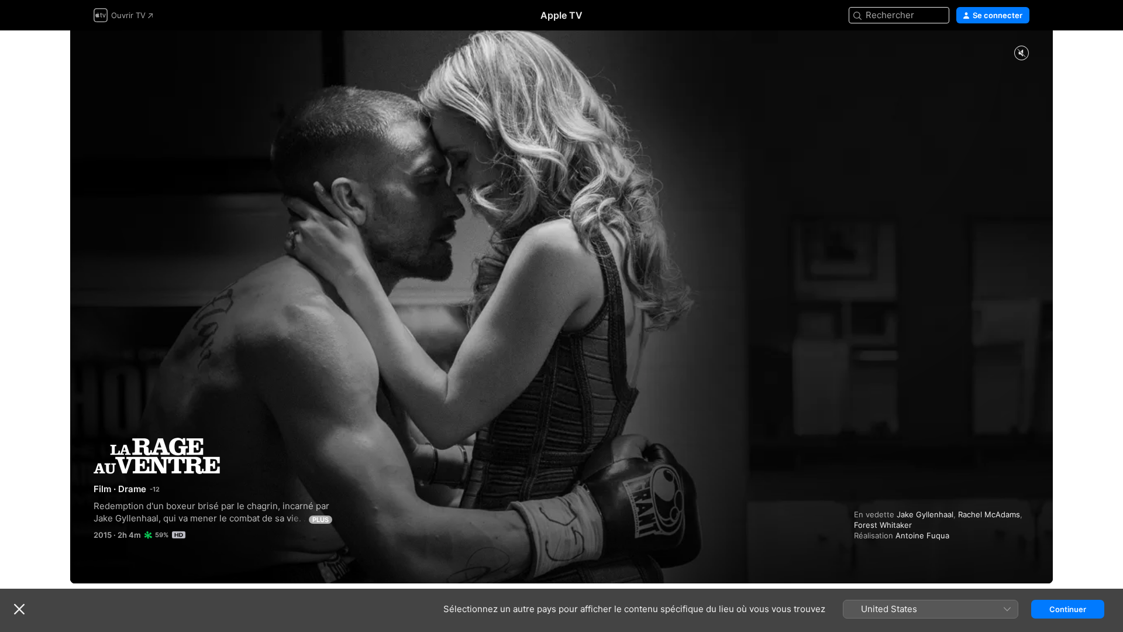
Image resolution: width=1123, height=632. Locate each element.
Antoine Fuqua (922, 535)
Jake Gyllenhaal (925, 514)
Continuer (1067, 609)
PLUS (320, 520)
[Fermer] (19, 609)
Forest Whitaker (883, 525)
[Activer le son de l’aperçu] (1021, 53)
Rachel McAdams (989, 514)
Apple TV (561, 15)
